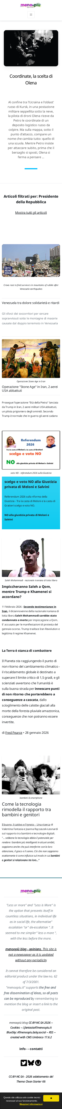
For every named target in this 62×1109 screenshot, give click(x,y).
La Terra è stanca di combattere (27, 650)
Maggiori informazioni (31, 1104)
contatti (36, 1049)
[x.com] (24, 1062)
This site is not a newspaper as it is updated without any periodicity (31, 954)
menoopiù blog (31, 1022)
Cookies (15, 1027)
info (22, 1049)
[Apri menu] (31, 14)
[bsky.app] (31, 1062)
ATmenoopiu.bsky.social (31, 1032)
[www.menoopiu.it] (38, 1062)
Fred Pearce (13, 732)
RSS (51, 1032)
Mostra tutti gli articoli (31, 212)
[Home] (31, 5)
